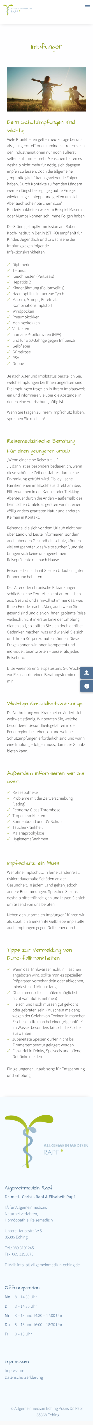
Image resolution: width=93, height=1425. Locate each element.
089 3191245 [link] (23, 1248)
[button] (88, 1398)
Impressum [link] (14, 1371)
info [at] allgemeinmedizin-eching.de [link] (48, 1265)
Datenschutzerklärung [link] (24, 1378)
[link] (18, 14)
